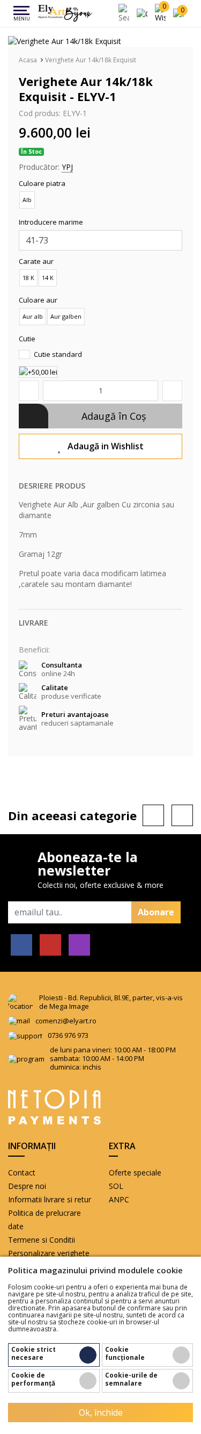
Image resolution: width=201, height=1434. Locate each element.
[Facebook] (21, 945)
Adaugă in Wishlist (106, 446)
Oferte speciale (135, 1172)
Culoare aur (38, 300)
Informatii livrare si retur (49, 1199)
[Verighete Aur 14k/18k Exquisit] (64, 40)
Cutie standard (57, 354)
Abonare (156, 912)
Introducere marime (51, 222)
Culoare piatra (42, 183)
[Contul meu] (144, 13)
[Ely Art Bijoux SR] (65, 14)
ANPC (119, 1199)
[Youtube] (50, 945)
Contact (21, 1172)
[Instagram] (79, 945)
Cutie (27, 338)
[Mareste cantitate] (172, 391)
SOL (116, 1186)
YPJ (67, 167)
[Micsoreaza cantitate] (29, 391)
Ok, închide (101, 1412)
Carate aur (36, 261)
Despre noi (27, 1186)
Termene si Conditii (41, 1240)
